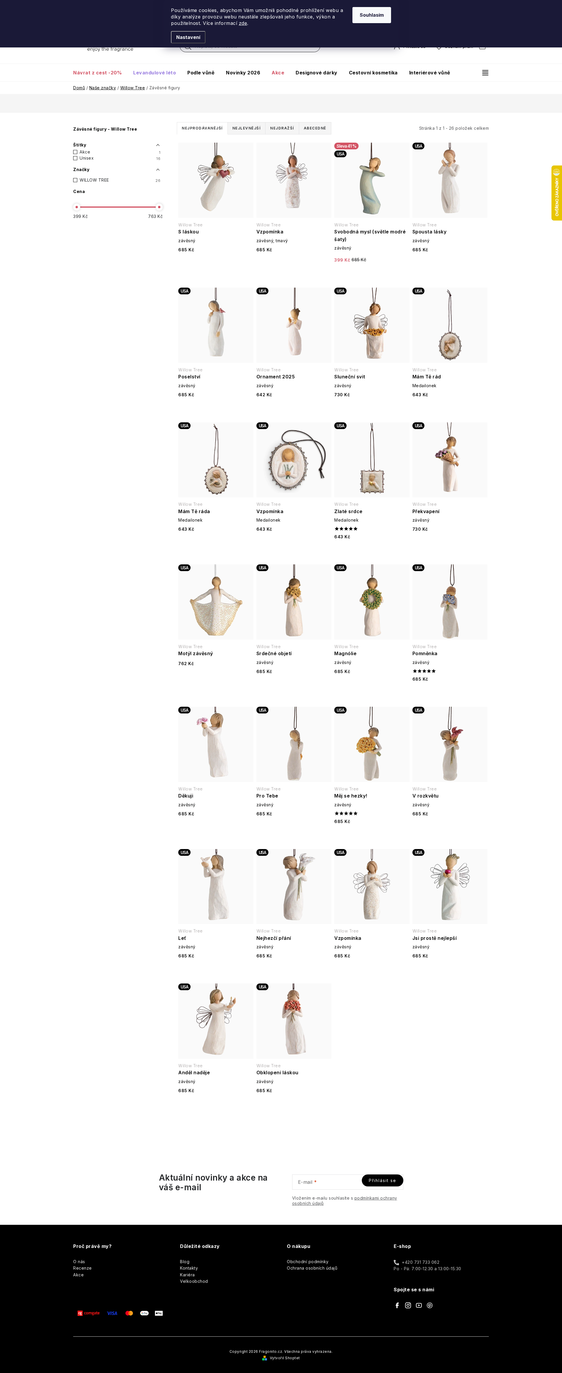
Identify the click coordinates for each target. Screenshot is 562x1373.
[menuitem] (100, 72)
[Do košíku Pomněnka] (450, 694)
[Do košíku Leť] (215, 971)
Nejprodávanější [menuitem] (202, 128)
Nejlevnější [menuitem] (246, 128)
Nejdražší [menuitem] (282, 128)
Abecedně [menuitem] (315, 128)
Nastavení (188, 37)
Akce (120, 152)
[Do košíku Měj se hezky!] (371, 837)
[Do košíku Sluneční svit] (371, 410)
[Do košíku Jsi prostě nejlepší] (450, 971)
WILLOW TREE (120, 180)
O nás (79, 1261)
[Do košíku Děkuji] (215, 829)
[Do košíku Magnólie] (371, 687)
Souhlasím (372, 15)
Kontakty (189, 1268)
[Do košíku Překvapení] (450, 544)
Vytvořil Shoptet (285, 1358)
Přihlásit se (382, 1180)
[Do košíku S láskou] (215, 265)
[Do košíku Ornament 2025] (294, 410)
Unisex (120, 158)
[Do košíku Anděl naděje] (215, 1106)
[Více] (483, 72)
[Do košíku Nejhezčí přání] (294, 971)
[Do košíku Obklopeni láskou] (294, 1106)
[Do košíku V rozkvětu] (450, 829)
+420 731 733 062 (420, 1262)
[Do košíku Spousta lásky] (450, 265)
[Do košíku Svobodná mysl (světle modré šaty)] (371, 275)
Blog (184, 1261)
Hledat (188, 47)
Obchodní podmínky (308, 1261)
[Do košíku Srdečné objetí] (294, 687)
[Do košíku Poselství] (215, 410)
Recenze (82, 1268)
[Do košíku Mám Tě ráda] (215, 544)
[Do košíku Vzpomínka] (294, 265)
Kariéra (187, 1274)
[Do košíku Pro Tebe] (294, 829)
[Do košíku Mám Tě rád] (450, 410)
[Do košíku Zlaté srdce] (371, 552)
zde (243, 23)
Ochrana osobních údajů (312, 1268)
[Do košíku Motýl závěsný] (215, 679)
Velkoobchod (194, 1281)
